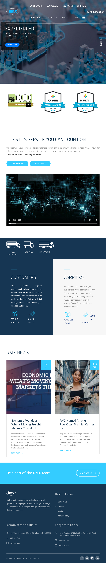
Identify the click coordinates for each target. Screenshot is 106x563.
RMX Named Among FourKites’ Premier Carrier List (77, 424)
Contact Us (62, 502)
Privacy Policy (63, 516)
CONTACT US (51, 17)
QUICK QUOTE (36, 5)
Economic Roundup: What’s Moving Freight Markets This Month (26, 424)
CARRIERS (81, 5)
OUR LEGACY (35, 17)
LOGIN (75, 17)
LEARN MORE (12, 45)
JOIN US (65, 17)
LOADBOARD (52, 5)
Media (60, 511)
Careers (61, 506)
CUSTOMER (67, 5)
